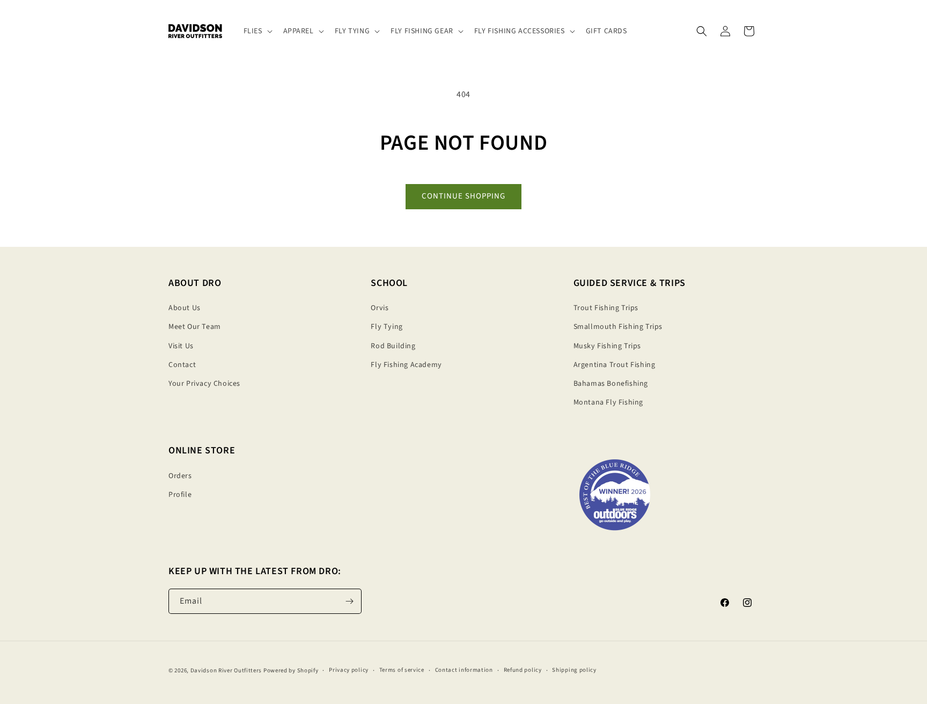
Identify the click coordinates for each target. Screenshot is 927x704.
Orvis (379, 308)
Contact (182, 365)
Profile (180, 494)
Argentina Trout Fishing (614, 365)
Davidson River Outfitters (226, 670)
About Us (184, 308)
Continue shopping (463, 196)
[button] (257, 31)
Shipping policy (574, 670)
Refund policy (523, 670)
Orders (180, 476)
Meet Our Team (194, 326)
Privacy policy (349, 670)
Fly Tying (386, 326)
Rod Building (393, 346)
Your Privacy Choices (204, 383)
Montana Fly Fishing (608, 402)
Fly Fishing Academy (406, 365)
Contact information (464, 670)
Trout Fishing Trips (605, 308)
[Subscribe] (349, 601)
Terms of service (401, 670)
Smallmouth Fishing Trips (618, 326)
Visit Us (181, 346)
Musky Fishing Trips (607, 346)
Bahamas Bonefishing (610, 383)
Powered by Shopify (291, 670)
